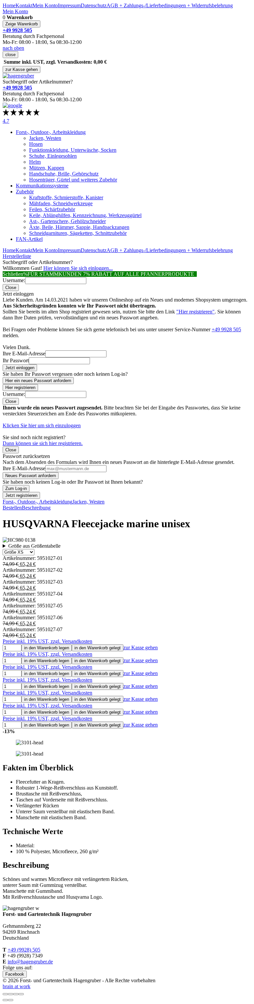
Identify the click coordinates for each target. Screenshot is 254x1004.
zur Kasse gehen (21, 69)
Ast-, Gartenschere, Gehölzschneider (67, 221)
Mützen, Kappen (46, 168)
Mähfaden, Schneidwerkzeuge (61, 203)
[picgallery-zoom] (21, 994)
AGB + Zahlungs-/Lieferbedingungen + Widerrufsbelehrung (169, 5)
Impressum (69, 5)
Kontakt (24, 5)
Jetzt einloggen (19, 367)
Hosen (36, 144)
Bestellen (12, 507)
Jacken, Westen (45, 138)
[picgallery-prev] (5, 1000)
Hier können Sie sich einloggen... (78, 268)
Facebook (14, 974)
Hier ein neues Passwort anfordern (38, 380)
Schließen (13, 274)
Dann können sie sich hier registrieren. (43, 443)
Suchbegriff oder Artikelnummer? (38, 81)
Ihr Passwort (16, 360)
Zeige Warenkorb (21, 23)
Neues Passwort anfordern (30, 475)
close (10, 54)
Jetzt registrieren (21, 495)
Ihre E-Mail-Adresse (24, 353)
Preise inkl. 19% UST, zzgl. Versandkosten (47, 641)
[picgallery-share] (10, 994)
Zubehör (25, 191)
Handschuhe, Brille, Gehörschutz (64, 174)
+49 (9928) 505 (24, 950)
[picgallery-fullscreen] (16, 994)
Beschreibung (36, 507)
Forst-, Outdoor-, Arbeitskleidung (51, 132)
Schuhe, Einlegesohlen (53, 156)
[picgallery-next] (10, 1000)
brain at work (16, 986)
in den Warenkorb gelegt (97, 647)
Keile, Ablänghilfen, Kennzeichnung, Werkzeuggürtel (85, 215)
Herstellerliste (17, 256)
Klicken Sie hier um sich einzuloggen (42, 425)
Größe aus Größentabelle (34, 546)
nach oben (13, 48)
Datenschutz (93, 5)
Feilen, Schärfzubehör (52, 209)
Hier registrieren (20, 387)
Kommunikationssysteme (42, 185)
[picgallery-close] (5, 994)
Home (9, 5)
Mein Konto (45, 5)
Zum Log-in (16, 488)
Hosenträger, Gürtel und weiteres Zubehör (73, 179)
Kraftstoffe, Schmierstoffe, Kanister (66, 197)
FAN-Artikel (29, 239)
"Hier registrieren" (195, 311)
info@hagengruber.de (30, 961)
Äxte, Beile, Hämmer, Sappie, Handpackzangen (79, 227)
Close (10, 287)
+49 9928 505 (226, 329)
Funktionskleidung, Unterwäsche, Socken (72, 150)
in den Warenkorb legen (46, 647)
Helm (35, 162)
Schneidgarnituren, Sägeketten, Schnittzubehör (78, 233)
